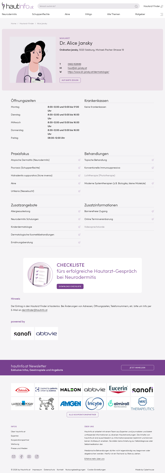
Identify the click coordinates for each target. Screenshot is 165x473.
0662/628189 (74, 64)
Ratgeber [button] (140, 14)
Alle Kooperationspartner (82, 414)
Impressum (37, 469)
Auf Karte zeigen (71, 80)
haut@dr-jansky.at (77, 67)
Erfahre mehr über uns (94, 458)
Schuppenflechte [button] (41, 14)
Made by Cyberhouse (144, 469)
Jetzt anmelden (137, 367)
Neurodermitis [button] (9, 14)
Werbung (15, 444)
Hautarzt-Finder (27, 23)
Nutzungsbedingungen (75, 469)
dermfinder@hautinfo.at (34, 309)
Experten (15, 435)
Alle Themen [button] (113, 14)
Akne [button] (67, 14)
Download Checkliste (70, 286)
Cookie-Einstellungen (96, 469)
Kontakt (60, 469)
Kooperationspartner (20, 440)
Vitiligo (88, 14)
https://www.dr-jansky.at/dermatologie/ (88, 71)
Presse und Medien (19, 448)
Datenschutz (49, 469)
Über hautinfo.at (18, 431)
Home (13, 23)
